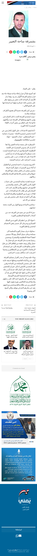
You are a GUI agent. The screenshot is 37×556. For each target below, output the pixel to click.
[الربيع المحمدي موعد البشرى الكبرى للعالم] (26, 328)
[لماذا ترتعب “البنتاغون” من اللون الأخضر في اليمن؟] (10, 344)
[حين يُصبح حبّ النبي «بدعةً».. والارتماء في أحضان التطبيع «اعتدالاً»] (26, 344)
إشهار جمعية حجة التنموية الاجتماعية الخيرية (29, 310)
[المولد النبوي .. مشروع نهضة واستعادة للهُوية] (10, 328)
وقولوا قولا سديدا (7, 308)
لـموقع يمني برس (13, 550)
